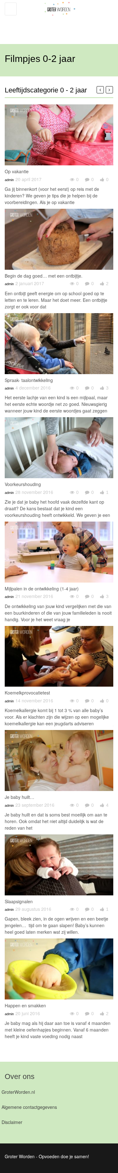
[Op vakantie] (59, 134)
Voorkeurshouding (23, 484)
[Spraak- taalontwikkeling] (59, 343)
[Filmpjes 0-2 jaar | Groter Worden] (57, 19)
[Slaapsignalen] (59, 864)
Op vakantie (17, 171)
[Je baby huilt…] (59, 760)
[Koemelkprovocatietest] (59, 656)
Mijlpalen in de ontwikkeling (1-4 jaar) (42, 588)
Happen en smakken (25, 1005)
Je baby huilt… (19, 797)
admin (9, 180)
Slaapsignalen (19, 901)
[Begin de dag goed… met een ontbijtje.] (59, 239)
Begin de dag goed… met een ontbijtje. (43, 276)
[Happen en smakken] (59, 968)
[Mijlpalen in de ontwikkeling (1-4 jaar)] (59, 552)
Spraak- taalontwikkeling (29, 380)
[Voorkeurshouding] (59, 447)
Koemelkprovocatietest (27, 692)
